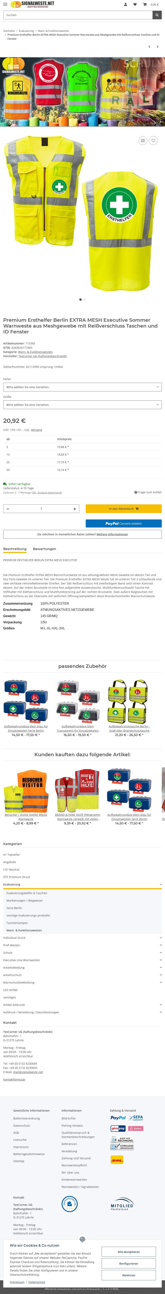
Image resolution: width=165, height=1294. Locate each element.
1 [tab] (80, 299)
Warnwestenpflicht (74, 1165)
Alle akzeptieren (129, 1252)
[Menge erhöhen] (74, 509)
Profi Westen (11, 945)
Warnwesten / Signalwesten (80, 1187)
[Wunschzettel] (135, 4)
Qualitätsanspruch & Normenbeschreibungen (78, 1135)
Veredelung (69, 1151)
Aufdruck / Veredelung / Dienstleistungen (31, 1012)
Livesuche (20, 1140)
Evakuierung (11, 884)
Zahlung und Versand (76, 1158)
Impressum (21, 1147)
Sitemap (18, 1161)
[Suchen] (157, 15)
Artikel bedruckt (14, 1005)
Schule (7, 953)
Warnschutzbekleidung (18, 982)
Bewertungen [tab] (44, 549)
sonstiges (9, 997)
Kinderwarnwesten (74, 1179)
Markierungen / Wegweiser (24, 900)
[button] (125, 4)
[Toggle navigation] (5, 2)
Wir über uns (70, 1172)
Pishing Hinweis (72, 1125)
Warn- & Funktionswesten (35, 352)
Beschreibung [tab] (15, 549)
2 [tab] (84, 299)
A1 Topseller (11, 854)
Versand (36, 430)
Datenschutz (21, 1125)
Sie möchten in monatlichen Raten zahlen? (82, 534)
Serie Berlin (14, 908)
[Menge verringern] (7, 509)
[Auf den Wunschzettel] (153, 140)
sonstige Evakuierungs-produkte (28, 915)
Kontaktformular (14, 1079)
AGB (16, 1133)
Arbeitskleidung (14, 967)
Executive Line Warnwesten (21, 960)
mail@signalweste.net (28, 1072)
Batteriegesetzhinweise (29, 1154)
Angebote (9, 862)
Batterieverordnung (26, 1118)
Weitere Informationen (112, 534)
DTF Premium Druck (16, 877)
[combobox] (82, 387)
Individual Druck (14, 938)
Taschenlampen (17, 923)
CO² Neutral (11, 869)
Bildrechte (68, 1118)
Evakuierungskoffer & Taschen (26, 893)
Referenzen (69, 1144)
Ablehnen (128, 1275)
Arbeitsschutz (12, 975)
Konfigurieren (128, 1263)
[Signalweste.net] (32, 4)
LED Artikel (10, 990)
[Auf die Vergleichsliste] (142, 140)
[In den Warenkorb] (6, 130)
